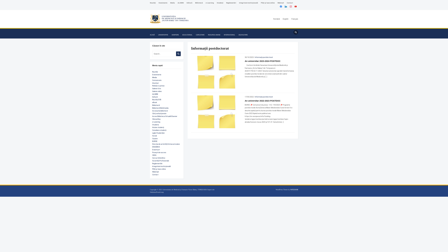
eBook (154, 102)
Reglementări (231, 3)
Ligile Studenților (158, 133)
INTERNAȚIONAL (229, 35)
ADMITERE (175, 35)
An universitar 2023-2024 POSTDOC (262, 61)
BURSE (154, 141)
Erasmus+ (156, 150)
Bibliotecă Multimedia (160, 108)
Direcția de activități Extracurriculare (166, 144)
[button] (152, 31)
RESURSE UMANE (214, 35)
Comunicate (156, 80)
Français (294, 19)
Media (172, 3)
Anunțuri (155, 83)
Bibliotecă (199, 3)
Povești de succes (159, 152)
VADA (154, 155)
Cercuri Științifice (158, 158)
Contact (290, 3)
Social (154, 136)
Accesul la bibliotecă (160, 111)
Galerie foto (156, 88)
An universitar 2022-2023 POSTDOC (262, 101)
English (285, 19)
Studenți (220, 3)
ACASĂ (152, 35)
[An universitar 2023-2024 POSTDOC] (216, 72)
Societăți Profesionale (160, 161)
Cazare (155, 139)
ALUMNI (181, 3)
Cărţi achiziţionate (159, 113)
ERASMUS (156, 147)
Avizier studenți (158, 127)
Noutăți (153, 3)
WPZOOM (294, 190)
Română (276, 19)
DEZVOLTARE (243, 35)
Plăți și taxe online (268, 3)
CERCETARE (200, 35)
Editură (189, 3)
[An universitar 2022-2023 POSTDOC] (216, 112)
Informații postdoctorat (264, 57)
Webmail (281, 3)
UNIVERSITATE (163, 35)
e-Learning (210, 3)
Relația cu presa (158, 86)
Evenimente (163, 3)
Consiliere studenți (159, 130)
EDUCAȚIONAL (187, 35)
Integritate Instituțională (248, 3)
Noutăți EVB (156, 100)
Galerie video (157, 91)
